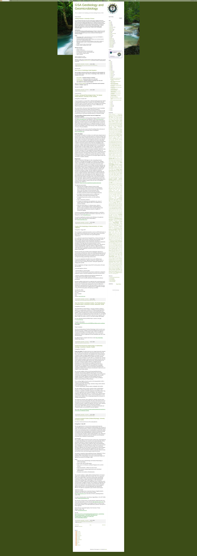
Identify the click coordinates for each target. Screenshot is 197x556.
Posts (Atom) (80, 526)
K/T (121, 182)
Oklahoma (111, 211)
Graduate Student (112, 33)
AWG (109, 124)
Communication (110, 137)
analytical (114, 117)
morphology (110, 201)
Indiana (116, 175)
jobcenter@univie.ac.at (82, 510)
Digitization (114, 144)
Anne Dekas (79, 77)
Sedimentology (120, 241)
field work (112, 159)
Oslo (85, 223)
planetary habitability (119, 227)
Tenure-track (111, 256)
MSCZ (116, 201)
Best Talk (112, 126)
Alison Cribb (78, 531)
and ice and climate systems (115, 118)
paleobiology (117, 218)
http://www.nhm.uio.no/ (81, 119)
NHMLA (113, 208)
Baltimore (121, 124)
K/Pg (120, 182)
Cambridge (118, 129)
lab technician (113, 184)
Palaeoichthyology (83, 521)
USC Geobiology (112, 278)
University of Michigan (116, 265)
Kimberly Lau (79, 79)
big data (78, 223)
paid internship (115, 214)
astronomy (112, 122)
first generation (117, 159)
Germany (112, 166)
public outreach (120, 233)
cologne (114, 136)
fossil (117, 160)
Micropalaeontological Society (112, 198)
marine (114, 188)
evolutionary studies (116, 155)
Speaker (116, 244)
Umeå (116, 260)
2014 (110, 110)
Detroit (112, 143)
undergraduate (120, 260)
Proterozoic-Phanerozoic (115, 233)
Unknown (78, 542)
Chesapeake (110, 132)
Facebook (121, 157)
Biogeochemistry (119, 126)
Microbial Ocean (117, 196)
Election (111, 28)
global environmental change (118, 167)
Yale (113, 273)
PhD (113, 225)
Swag (112, 251)
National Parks (116, 204)
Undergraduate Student (112, 261)
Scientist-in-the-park (111, 240)
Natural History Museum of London (113, 205)
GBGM (110, 31)
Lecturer (121, 185)
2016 (115, 115)
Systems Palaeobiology (111, 253)
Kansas (110, 183)
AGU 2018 (120, 116)
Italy (115, 180)
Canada (121, 129)
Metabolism (110, 195)
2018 (119, 115)
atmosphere (116, 122)
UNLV (112, 268)
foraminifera (111, 160)
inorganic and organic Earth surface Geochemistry (115, 176)
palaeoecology (120, 215)
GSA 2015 (120, 170)
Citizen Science (118, 132)
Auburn (119, 122)
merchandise (114, 194)
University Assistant (88, 521)
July (111, 77)
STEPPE (119, 246)
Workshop (117, 272)
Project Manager (120, 232)
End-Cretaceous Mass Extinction (113, 152)
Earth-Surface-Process (119, 150)
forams (114, 160)
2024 (110, 61)
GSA (110, 32)
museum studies (114, 203)
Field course (111, 30)
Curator (112, 141)
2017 (117, 115)
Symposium (117, 252)
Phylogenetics (120, 226)
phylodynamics (115, 226)
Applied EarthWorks (115, 119)
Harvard (112, 173)
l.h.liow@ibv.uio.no (87, 214)
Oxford (111, 214)
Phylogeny (110, 227)
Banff (109, 125)
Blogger (106, 549)
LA (115, 183)
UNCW (117, 260)
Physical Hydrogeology (114, 227)
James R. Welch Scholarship (118, 181)
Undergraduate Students (119, 261)
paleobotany (120, 218)
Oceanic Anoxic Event (119, 210)
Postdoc (87, 223)
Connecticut (118, 138)
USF (115, 268)
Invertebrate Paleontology (112, 179)
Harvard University (116, 173)
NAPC (119, 203)
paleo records (118, 217)
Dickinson (114, 143)
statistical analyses (120, 245)
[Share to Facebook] (93, 64)
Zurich (117, 273)
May (111, 102)
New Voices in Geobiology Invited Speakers (86, 70)
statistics (117, 246)
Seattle (119, 240)
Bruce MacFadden (99, 337)
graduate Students (111, 170)
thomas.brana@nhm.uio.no (82, 219)
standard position (113, 245)
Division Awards (112, 27)
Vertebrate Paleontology (116, 269)
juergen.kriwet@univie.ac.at (83, 498)
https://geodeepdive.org (79, 131)
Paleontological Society (118, 221)
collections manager (119, 135)
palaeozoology (115, 217)
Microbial (121, 195)
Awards (121, 123)
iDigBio (114, 175)
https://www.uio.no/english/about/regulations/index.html (90, 182)
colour (121, 136)
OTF (109, 214)
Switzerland (112, 252)
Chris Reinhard (80, 80)
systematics (120, 252)
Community (114, 137)
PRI (121, 230)
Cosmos (85, 65)
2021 (110, 65)
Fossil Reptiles (120, 160)
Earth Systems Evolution (114, 149)
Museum (118, 201)
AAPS (116, 116)
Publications (110, 234)
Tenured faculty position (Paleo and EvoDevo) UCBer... (115, 95)
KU (114, 183)
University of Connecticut (118, 263)
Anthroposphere (79, 65)
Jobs (81, 223)
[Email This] (90, 64)
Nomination (111, 38)
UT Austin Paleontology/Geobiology (114, 277)
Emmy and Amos (79, 535)
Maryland (117, 192)
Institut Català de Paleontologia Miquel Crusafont (115, 177)
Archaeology (120, 119)
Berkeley (116, 125)
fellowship (116, 158)
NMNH (114, 208)
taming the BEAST (118, 253)
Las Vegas (119, 184)
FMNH (109, 160)
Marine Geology (114, 189)
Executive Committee (113, 156)
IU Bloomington (118, 180)
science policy (120, 239)
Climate (121, 132)
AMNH (112, 117)
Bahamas (118, 124)
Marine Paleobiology (115, 191)
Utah (120, 268)
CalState (114, 129)
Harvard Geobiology (112, 281)
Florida (121, 159)
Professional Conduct (111, 231)
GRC (116, 170)
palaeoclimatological (115, 215)
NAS (109, 204)
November (111, 72)
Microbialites (110, 197)
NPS (121, 209)
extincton (118, 157)
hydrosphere (120, 174)
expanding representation (119, 156)
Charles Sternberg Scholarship (114, 131)
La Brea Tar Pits (118, 183)
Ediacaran (112, 151)
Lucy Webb (78, 538)
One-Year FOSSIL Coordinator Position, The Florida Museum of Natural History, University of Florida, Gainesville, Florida (90, 303)
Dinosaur (117, 144)
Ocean (115, 210)
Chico (115, 132)
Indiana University (120, 175)
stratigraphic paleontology (119, 247)
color (116, 136)
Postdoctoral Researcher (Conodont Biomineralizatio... (115, 91)
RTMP (112, 238)
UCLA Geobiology (112, 279)
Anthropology (120, 118)
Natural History (120, 204)
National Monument (112, 204)
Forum (116, 160)
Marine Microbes (116, 190)
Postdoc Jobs (90, 223)
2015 (114, 115)
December (111, 71)
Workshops (120, 272)
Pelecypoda (112, 224)
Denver (115, 142)
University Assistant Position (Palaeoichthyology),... (114, 89)
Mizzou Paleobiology (112, 280)
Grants (110, 34)
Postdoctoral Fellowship (113, 229)
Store (114, 247)
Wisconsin (114, 272)
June (111, 101)
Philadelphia (120, 225)
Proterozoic (110, 233)
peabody (110, 224)
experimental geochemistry (112, 157)
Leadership (118, 185)
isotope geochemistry (111, 180)
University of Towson (116, 266)
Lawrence (115, 185)
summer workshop (115, 250)
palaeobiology (120, 214)
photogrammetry (111, 226)
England (118, 152)
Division (113, 145)
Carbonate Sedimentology (116, 130)
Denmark (112, 142)
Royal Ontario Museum (115, 237)
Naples (121, 203)
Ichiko (112, 175)
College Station (111, 136)
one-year (119, 211)
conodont (121, 138)
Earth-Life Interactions (114, 150)
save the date (120, 238)
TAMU (121, 253)
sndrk (100, 549)
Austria (82, 65)
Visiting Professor (95, 65)
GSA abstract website (81, 83)
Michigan (118, 195)
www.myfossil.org (79, 319)
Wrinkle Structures (111, 273)
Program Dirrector (114, 232)
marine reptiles (120, 191)
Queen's (121, 234)
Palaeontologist (120, 216)
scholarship (110, 239)
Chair (109, 131)
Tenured (116, 256)
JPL (119, 182)
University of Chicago (112, 263)
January (111, 106)
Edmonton (115, 151)
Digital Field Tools (111, 144)
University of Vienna (113, 267)
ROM (111, 237)
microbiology (120, 197)
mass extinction (120, 192)
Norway (83, 223)
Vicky (77, 543)
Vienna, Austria (79, 522)
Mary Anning (113, 192)
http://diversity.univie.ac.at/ (98, 501)
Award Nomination (117, 123)
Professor (110, 232)
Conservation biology (111, 139)
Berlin (120, 125)
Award (114, 123)
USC (114, 268)
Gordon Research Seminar (117, 168)
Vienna (92, 65)
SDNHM (117, 240)
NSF (109, 210)
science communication (115, 239)
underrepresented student (112, 262)
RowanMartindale (79, 539)
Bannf (111, 125)
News (110, 37)
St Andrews (119, 244)
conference (114, 138)
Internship (111, 35)
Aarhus (118, 116)
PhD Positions (111, 40)
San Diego (114, 238)
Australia (110, 123)
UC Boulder (110, 259)
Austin (121, 122)
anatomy (110, 118)
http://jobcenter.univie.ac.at (87, 60)
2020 (110, 66)
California (78, 300)
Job (109, 182)
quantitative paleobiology (116, 234)
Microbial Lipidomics (111, 196)
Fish (80, 300)
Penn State (116, 224)
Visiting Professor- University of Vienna (84, 18)
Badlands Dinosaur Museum (113, 124)
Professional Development (118, 231)
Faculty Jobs (111, 29)
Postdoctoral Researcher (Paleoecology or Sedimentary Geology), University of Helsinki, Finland (88, 346)
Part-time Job (111, 39)
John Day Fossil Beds (115, 182)
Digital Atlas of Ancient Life (119, 143)
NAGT (117, 203)
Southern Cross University (112, 244)
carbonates (120, 130)
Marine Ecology (118, 188)
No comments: (87, 89)
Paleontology (116, 222)
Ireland (120, 179)
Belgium (113, 125)
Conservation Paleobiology (118, 139)
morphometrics (113, 201)
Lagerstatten (116, 184)
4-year (114, 116)
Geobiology (111, 164)
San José (117, 238)
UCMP (109, 260)
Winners (111, 272)
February (111, 105)
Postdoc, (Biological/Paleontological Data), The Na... (115, 81)
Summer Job (111, 250)
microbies (115, 197)
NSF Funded (111, 210)
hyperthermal (110, 175)
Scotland (115, 240)
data (80, 223)
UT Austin (117, 268)
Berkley (118, 125)
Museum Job (115, 202)
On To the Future (115, 211)
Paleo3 (113, 218)
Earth (86, 65)
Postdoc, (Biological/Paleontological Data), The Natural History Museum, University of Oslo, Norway (88, 95)
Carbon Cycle (110, 130)
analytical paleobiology (119, 117)
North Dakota (117, 209)
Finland (78, 415)
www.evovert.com (81, 296)
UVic (121, 268)
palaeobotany (110, 215)
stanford (116, 245)
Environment (89, 65)
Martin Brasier (110, 192)
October (111, 73)
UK (110, 260)
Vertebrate (110, 269)
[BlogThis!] (91, 64)
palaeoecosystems (111, 216)
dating (109, 142)
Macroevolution (85, 300)
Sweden (114, 251)
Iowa (118, 179)
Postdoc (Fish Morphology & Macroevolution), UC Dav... (114, 83)
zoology (115, 273)
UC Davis (94, 300)
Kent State (112, 183)
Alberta (110, 117)
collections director (114, 135)
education (118, 151)
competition (118, 137)
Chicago (113, 132)
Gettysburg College (117, 166)
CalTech (116, 129)
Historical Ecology (116, 174)
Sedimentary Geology (91, 415)
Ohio (109, 211)
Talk (115, 253)
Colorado (119, 136)
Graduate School (113, 169)
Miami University (114, 195)
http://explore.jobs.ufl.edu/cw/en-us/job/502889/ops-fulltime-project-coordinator (90, 323)
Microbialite (120, 196)
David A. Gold (78, 534)
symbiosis (115, 252)
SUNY (119, 250)
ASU (114, 122)
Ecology (110, 151)
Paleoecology (81, 415)
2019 (110, 67)
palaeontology (111, 217)
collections (110, 135)
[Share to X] (92, 64)
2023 (112, 116)
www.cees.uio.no (99, 119)
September (112, 74)
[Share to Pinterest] (94, 64)
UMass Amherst (113, 260)
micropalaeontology (119, 198)
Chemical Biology (120, 131)
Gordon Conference (111, 168)
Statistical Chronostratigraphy (112, 246)
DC (110, 142)
